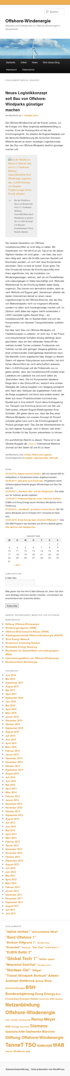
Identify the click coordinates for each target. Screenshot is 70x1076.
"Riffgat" (36, 970)
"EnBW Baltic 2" (18, 952)
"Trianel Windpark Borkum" (26, 975)
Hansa (32, 443)
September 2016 (14, 697)
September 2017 (14, 682)
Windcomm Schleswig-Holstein (22, 643)
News (35, 62)
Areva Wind (43, 981)
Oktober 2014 (12, 766)
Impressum (11, 69)
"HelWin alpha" (46, 959)
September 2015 (14, 728)
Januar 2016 (12, 716)
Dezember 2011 (13, 894)
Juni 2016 (10, 701)
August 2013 (12, 818)
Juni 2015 (10, 739)
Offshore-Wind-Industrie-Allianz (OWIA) (27, 631)
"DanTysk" (26, 947)
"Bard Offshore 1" (20, 937)
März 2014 (11, 792)
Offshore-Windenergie (28, 21)
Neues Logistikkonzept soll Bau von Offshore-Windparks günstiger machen (26, 101)
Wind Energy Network (17, 639)
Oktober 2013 (12, 811)
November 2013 (13, 807)
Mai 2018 (10, 679)
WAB (58, 1044)
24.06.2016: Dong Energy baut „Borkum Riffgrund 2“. (32, 519)
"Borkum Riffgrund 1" (20, 942)
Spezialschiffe (41, 457)
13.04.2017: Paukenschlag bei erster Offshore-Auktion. (33, 498)
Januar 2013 (12, 845)
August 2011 (12, 906)
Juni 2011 (10, 913)
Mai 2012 (10, 875)
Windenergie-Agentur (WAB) (20, 627)
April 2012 (11, 879)
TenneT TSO (20, 1044)
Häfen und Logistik (41, 454)
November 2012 (13, 853)
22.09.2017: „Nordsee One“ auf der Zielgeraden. (29, 491)
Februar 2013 (12, 841)
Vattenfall (44, 1045)
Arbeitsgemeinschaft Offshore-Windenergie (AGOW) (34, 635)
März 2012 (11, 883)
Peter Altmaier (11, 1019)
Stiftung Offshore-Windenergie (22, 624)
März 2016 (11, 713)
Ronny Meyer (43, 1019)
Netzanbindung (22, 1004)
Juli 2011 (10, 909)
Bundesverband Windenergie (21, 662)
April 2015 (11, 743)
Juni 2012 (10, 872)
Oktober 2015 (12, 724)
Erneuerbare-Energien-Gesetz (21, 998)
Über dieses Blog (51, 62)
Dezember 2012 (13, 849)
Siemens (39, 1026)
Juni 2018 (10, 675)
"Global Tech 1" (21, 958)
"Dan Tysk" (38, 947)
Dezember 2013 (13, 803)
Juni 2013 (10, 826)
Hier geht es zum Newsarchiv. (20, 527)
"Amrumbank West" (45, 932)
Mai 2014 (10, 784)
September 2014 (14, 769)
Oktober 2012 (12, 856)
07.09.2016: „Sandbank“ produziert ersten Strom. (30, 509)
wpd (27, 1051)
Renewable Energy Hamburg (21, 646)
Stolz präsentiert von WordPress (47, 1069)
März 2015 (11, 747)
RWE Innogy (12, 1026)
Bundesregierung (19, 993)
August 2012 (12, 864)
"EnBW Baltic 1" (52, 947)
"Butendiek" (13, 947)
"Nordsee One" (44, 965)
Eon (58, 994)
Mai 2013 (10, 830)
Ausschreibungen (15, 988)
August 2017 (12, 686)
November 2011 (13, 898)
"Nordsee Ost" (18, 969)
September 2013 (14, 815)
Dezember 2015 (13, 720)
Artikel (24, 62)
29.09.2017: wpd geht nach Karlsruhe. (24, 480)
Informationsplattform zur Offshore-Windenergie (32, 658)
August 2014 (12, 773)
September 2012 (14, 860)
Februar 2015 (12, 750)
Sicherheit (24, 1026)
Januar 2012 (12, 891)
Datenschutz (28, 69)
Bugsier (29, 457)
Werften (9, 1051)
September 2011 (14, 902)
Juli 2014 (10, 777)
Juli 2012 (10, 868)
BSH (31, 987)
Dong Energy (45, 993)
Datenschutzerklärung (17, 1069)
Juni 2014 (10, 781)
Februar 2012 (12, 887)
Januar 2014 (12, 800)
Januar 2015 (12, 754)
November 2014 (13, 762)
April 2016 (11, 709)
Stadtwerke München (40, 1031)
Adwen (53, 975)
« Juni (16, 564)
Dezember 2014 (13, 758)
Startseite (10, 62)
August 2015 (12, 731)
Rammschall (25, 1019)
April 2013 (11, 834)
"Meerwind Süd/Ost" (20, 964)
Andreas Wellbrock (20, 980)
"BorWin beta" (43, 942)
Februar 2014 (12, 796)
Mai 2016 (10, 705)
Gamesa (59, 999)
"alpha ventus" (17, 931)
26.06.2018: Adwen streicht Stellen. (23, 473)
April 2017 (11, 694)
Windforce (19, 1051)
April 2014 (11, 788)
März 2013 (11, 837)
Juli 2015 (10, 735)
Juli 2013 (10, 822)
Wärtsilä (54, 457)
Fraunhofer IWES (47, 999)
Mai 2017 (10, 690)
